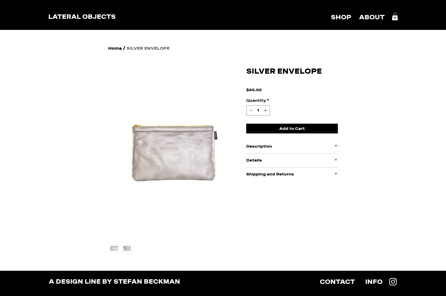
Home (115, 48)
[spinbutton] (258, 110)
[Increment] (265, 110)
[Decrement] (250, 110)
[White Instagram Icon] (393, 282)
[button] (395, 16)
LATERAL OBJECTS (82, 16)
